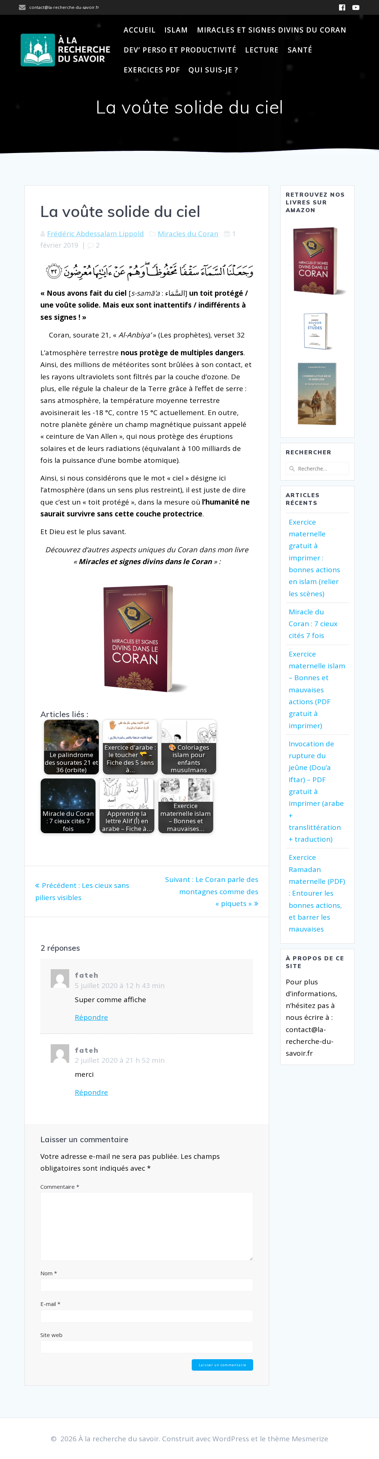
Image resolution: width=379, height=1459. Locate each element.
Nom (48, 1273)
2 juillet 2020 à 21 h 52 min (120, 1060)
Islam (176, 30)
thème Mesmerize (298, 1438)
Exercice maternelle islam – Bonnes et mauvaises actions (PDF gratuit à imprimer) (317, 689)
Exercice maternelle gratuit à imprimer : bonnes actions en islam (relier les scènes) (314, 557)
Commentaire (59, 1186)
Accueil (140, 30)
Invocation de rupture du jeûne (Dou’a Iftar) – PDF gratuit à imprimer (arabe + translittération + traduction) (316, 791)
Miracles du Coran (188, 233)
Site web (51, 1334)
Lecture (262, 50)
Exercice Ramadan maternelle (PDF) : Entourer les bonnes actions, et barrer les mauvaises (317, 893)
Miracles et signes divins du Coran (271, 30)
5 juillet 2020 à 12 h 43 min (120, 985)
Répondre (91, 1017)
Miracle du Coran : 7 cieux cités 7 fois (313, 624)
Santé (300, 50)
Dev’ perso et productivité (180, 50)
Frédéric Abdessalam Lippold (95, 233)
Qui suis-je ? (213, 70)
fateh (87, 975)
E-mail (50, 1303)
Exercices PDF (152, 70)
